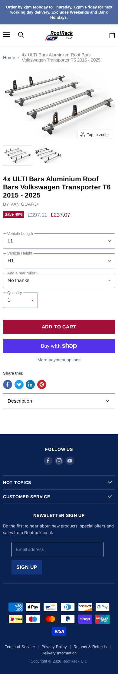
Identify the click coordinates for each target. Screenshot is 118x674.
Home (9, 57)
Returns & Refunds (90, 646)
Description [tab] (20, 400)
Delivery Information (59, 653)
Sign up (27, 567)
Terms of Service (20, 646)
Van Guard (24, 204)
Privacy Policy (54, 646)
